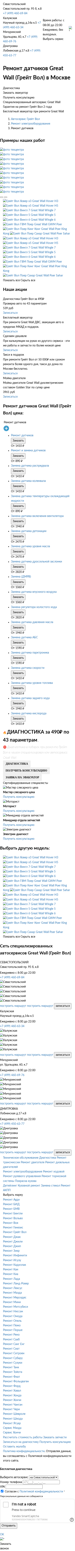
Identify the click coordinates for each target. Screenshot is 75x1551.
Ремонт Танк (11, 1367)
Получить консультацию (18, 797)
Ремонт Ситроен (13, 1353)
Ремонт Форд (12, 1386)
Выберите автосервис (14, 1477)
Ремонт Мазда (12, 1292)
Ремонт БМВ (11, 1209)
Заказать (18, 440)
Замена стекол (50, 1185)
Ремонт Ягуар (12, 1423)
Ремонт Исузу (12, 1260)
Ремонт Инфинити (15, 1255)
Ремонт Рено (11, 1334)
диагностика (17, 763)
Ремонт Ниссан (13, 1311)
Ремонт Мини (12, 1302)
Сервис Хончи (12, 1432)
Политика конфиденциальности (24, 1451)
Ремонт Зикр (11, 1251)
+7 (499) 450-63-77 (12, 1124)
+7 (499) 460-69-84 (15, 13)
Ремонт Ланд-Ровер (16, 1283)
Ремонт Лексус (12, 1288)
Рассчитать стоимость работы (22, 1437)
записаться (63, 1006)
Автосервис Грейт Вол (25, 119)
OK (2, 1534)
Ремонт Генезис (13, 1227)
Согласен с (34, 1491)
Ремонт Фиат (11, 1376)
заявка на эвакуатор (22, 777)
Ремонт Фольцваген (16, 1381)
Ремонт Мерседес (14, 1297)
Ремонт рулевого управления (22, 1176)
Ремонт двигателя (32, 1162)
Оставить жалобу (14, 1446)
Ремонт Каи (10, 1269)
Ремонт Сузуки (12, 1362)
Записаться (10, 313)
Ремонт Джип (12, 1246)
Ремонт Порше (12, 1330)
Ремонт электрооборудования (30, 123)
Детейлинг (10, 1185)
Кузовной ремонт (29, 1185)
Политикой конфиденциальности (41, 1491)
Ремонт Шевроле (14, 1414)
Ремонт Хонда (12, 1395)
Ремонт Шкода (13, 1418)
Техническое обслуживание (20, 1157)
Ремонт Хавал (12, 1390)
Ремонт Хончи (12, 1400)
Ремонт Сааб (11, 1339)
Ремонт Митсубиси (15, 1306)
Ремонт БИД (11, 1204)
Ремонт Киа (10, 1274)
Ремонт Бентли (13, 1213)
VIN (2, 1486)
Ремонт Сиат (11, 1348)
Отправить (9, 1525)
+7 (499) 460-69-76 (12, 1075)
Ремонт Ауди (11, 1199)
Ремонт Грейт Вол (14, 1232)
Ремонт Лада (11, 1279)
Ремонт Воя (10, 1223)
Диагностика (47, 1157)
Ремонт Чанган (12, 1404)
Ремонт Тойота (12, 1372)
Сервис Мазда (12, 1428)
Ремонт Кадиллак (14, 1265)
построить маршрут (13, 1006)
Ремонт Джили (13, 1241)
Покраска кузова (25, 1181)
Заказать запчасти (55, 1437)
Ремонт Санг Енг (14, 1344)
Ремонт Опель (12, 1321)
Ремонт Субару (13, 1358)
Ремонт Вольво (13, 1218)
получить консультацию (26, 770)
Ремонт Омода (12, 1316)
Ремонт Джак (12, 1237)
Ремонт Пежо (12, 1325)
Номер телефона (11, 1482)
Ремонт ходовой (53, 1171)
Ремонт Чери (11, 1409)
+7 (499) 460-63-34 (12, 1026)
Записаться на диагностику (21, 1442)
